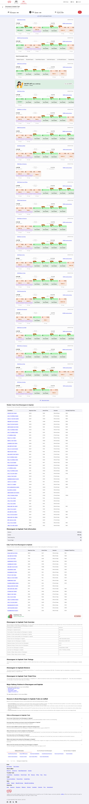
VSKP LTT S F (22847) (12, 481)
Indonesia (12, 787)
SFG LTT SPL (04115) (12, 503)
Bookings (66, 1)
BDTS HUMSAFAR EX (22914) (13, 487)
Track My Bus (9, 774)
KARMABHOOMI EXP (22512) (13, 478)
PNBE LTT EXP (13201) (12, 594)
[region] (44, 27)
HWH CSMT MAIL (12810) (12, 588)
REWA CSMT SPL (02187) (13, 506)
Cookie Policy (27, 778)
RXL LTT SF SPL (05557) (12, 514)
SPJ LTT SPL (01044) (12, 498)
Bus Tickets (9, 766)
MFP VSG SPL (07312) (12, 520)
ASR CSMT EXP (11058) (12, 555)
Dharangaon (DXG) (12, 690)
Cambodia (34, 787)
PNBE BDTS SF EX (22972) (13, 421)
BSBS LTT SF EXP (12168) (13, 577)
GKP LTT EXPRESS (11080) (13, 429)
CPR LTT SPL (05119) (12, 500)
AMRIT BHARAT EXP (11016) (13, 426)
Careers (30, 770)
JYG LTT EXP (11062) (12, 558)
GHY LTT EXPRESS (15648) (13, 416)
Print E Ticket (24, 774)
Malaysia (24, 787)
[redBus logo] (9, 2)
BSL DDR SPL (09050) (12, 489)
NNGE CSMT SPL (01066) (13, 517)
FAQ (29, 774)
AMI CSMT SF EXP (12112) (13, 566)
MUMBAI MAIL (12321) (12, 580)
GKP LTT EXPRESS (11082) (13, 432)
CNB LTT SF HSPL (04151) (13, 525)
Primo (45, 774)
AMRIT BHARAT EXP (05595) (13, 492)
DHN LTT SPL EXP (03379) (13, 424)
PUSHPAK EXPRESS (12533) (13, 583)
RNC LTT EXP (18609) (12, 462)
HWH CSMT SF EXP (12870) (13, 454)
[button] (30, 12)
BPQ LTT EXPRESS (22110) (13, 470)
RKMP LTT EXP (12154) (12, 440)
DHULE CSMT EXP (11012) (13, 553)
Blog (41, 774)
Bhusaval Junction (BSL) (14, 688)
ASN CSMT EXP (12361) (12, 446)
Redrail (12, 783)
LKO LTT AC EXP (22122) (12, 473)
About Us (9, 770)
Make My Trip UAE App (29, 783)
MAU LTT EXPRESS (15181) (13, 459)
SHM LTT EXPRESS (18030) (13, 599)
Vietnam (29, 787)
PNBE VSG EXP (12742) (12, 451)
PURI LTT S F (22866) (12, 484)
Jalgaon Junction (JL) (13, 691)
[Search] (80, 12)
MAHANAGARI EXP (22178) (13, 605)
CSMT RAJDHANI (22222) (13, 607)
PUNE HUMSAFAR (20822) (13, 465)
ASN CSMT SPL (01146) (12, 511)
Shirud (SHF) (11, 689)
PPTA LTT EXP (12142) (12, 575)
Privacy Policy (20, 778)
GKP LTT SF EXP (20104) (12, 602)
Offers (37, 774)
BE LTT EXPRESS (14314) (12, 457)
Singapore (18, 787)
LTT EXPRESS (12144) (12, 435)
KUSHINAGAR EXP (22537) (13, 610)
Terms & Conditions (11, 778)
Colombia (40, 787)
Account (79, 1)
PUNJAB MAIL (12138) (12, 569)
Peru (45, 787)
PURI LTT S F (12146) (12, 437)
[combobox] (18, 12)
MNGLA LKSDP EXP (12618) (13, 585)
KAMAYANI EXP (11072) (12, 561)
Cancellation (16, 774)
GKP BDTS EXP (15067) (12, 413)
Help (73, 1)
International (50, 787)
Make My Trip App (19, 783)
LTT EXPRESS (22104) (12, 468)
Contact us (14, 770)
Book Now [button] (78, 616)
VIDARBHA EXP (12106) (12, 564)
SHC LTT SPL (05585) (12, 522)
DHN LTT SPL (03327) (12, 509)
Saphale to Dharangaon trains (19, 616)
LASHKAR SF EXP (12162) (12, 443)
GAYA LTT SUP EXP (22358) (13, 418)
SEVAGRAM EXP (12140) (12, 572)
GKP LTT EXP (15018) (12, 596)
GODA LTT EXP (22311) (12, 476)
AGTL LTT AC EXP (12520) (13, 448)
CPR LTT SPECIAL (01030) (13, 495)
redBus (8, 783)
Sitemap (33, 774)
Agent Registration (22, 770)
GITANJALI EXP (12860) (12, 591)
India (8, 787)
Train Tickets (16, 766)
